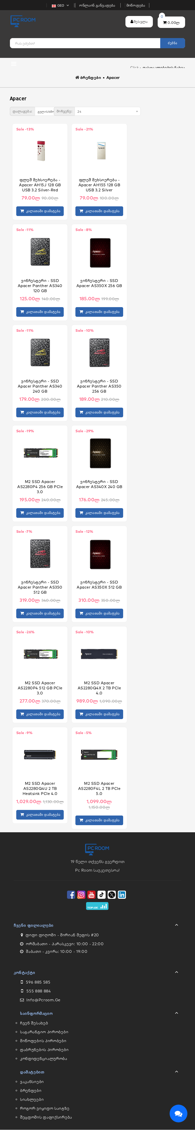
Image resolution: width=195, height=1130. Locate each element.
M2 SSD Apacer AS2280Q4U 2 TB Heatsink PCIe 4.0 (40, 788)
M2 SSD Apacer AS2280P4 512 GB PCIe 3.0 (40, 687)
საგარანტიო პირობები (44, 1031)
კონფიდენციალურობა (43, 1058)
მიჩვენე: (64, 111)
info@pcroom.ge (43, 1000)
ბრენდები (90, 77)
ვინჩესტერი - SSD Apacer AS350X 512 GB (99, 585)
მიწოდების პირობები (43, 1040)
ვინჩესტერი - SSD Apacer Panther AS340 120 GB (40, 285)
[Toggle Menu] (97, 926)
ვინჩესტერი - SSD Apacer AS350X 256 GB (99, 283)
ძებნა (172, 43)
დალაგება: (22, 111)
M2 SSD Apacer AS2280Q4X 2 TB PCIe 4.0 (99, 687)
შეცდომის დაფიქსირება (46, 1117)
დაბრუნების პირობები (44, 1049)
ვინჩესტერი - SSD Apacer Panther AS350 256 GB (99, 386)
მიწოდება (135, 5)
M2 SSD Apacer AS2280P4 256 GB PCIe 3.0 (40, 486)
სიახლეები (32, 1099)
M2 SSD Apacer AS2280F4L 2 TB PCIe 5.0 (99, 788)
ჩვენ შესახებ (34, 1023)
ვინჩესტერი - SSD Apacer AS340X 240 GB (99, 484)
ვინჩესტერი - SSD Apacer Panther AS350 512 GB (40, 587)
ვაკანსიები (32, 1081)
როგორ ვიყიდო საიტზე (44, 1108)
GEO (61, 5)
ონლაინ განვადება (97, 5)
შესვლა (141, 22)
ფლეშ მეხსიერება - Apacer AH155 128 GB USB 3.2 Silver (99, 184)
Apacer (113, 77)
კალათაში (42, 211)
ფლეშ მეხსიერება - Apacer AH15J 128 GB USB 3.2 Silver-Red (40, 184)
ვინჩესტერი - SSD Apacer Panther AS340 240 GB (40, 386)
